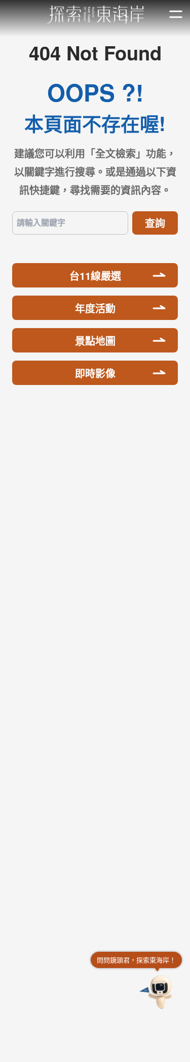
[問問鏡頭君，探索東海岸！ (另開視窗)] (157, 992)
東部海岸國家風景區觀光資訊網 (95, 15)
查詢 (155, 222)
